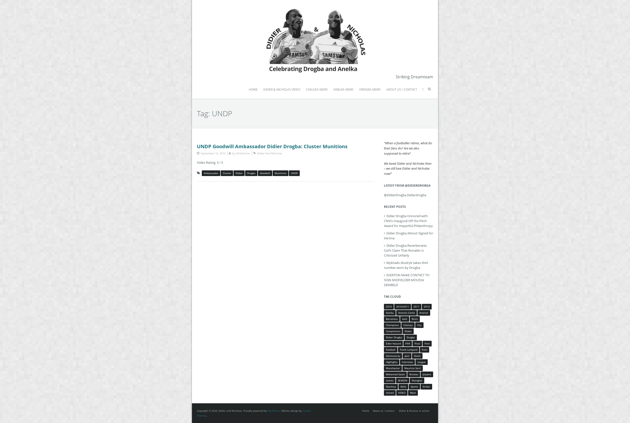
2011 (416, 306)
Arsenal (423, 312)
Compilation (393, 331)
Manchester (393, 368)
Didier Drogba (394, 337)
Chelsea (408, 325)
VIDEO (402, 392)
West (413, 392)
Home (365, 410)
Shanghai (417, 380)
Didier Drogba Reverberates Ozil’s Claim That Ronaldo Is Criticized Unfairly (405, 250)
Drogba (251, 173)
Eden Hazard (393, 343)
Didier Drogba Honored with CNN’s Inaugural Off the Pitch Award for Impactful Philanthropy (408, 221)
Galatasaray (393, 356)
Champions (392, 325)
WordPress (274, 410)
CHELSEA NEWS (317, 89)
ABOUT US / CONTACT (401, 89)
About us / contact (383, 410)
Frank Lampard (408, 349)
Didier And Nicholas (269, 153)
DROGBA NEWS (370, 89)
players (427, 374)
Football (390, 349)
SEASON (402, 380)
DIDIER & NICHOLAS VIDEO (281, 89)
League (421, 362)
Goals (417, 356)
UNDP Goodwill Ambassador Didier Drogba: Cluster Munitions (272, 146)
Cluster (227, 173)
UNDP (294, 173)
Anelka (390, 312)
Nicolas (413, 374)
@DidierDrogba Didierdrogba (405, 195)
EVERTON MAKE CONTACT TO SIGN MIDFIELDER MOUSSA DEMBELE (406, 280)
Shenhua (391, 386)
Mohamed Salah (395, 374)
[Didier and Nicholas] (315, 7)
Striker (426, 386)
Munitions (280, 173)
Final (417, 343)
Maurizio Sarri (412, 368)
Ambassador (211, 173)
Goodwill (265, 173)
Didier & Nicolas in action (414, 410)
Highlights (391, 362)
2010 (389, 306)
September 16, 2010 (213, 153)
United (390, 392)
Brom (415, 319)
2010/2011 (402, 306)
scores (390, 380)
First (427, 343)
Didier (239, 173)
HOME (253, 89)
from (424, 349)
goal (407, 356)
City (419, 325)
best (404, 319)
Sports (414, 386)
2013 (427, 306)
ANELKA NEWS (343, 89)
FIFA (407, 343)
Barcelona (392, 319)
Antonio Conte (406, 312)
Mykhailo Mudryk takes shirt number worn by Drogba (406, 265)
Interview (407, 362)
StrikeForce (243, 153)
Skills (403, 386)
